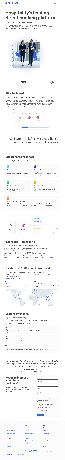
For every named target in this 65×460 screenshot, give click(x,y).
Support (8, 445)
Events (44, 430)
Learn (26, 425)
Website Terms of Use (30, 440)
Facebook (50, 451)
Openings (8, 446)
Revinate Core (9, 427)
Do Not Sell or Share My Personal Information (31, 451)
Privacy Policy (49, 410)
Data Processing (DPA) (30, 443)
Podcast (26, 427)
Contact (45, 438)
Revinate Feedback (10, 432)
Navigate (45, 429)
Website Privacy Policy (30, 442)
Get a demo (40, 415)
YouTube (54, 451)
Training (44, 432)
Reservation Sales (10, 433)
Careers (8, 443)
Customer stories (47, 433)
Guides (26, 432)
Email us (44, 446)
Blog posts (27, 430)
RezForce (8, 435)
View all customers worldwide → (13, 278)
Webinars (45, 427)
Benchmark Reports (29, 433)
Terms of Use (43, 406)
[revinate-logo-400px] (11, 3)
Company (8, 438)
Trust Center (28, 438)
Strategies (27, 429)
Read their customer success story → (43, 250)
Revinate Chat (9, 429)
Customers (9, 442)
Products (8, 425)
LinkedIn (46, 451)
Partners (8, 440)
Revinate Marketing (10, 430)
